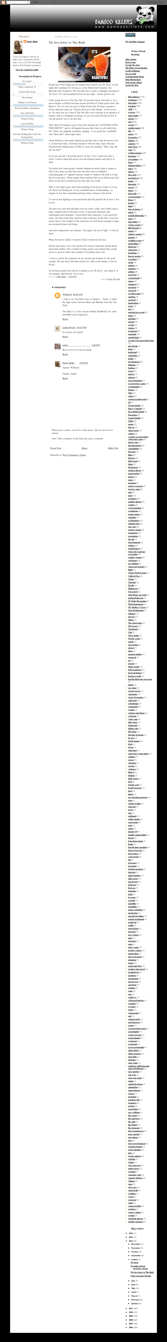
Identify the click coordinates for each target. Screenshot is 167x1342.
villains (131, 1181)
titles (130, 392)
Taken (131, 619)
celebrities (133, 355)
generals (132, 806)
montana (132, 482)
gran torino (133, 822)
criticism (132, 716)
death (130, 358)
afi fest (131, 647)
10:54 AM (78, 294)
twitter (131, 1162)
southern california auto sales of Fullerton (138, 1067)
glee (130, 812)
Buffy (130, 569)
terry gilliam (134, 1112)
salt (129, 1016)
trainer (131, 327)
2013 (131, 1237)
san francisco (134, 1022)
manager (132, 268)
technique (132, 99)
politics (131, 271)
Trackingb (132, 629)
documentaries (134, 445)
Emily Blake (32, 41)
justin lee (132, 884)
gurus (130, 828)
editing (131, 140)
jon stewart (133, 881)
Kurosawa (132, 414)
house (130, 190)
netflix (131, 925)
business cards (134, 676)
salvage (131, 321)
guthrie (131, 265)
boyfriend (132, 352)
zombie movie (134, 127)
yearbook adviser (135, 1218)
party (130, 495)
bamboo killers (135, 165)
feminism (132, 252)
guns (130, 825)
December (136, 1243)
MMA (131, 421)
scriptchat (132, 1044)
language (132, 890)
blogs (130, 349)
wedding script (134, 240)
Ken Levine (130, 62)
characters (133, 249)
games (131, 281)
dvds (130, 744)
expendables (133, 448)
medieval (132, 922)
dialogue (132, 364)
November (136, 1247)
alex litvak (132, 346)
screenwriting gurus (137, 1028)
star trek (132, 1074)
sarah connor (134, 514)
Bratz (130, 199)
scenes (131, 1025)
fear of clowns (134, 209)
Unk (130, 632)
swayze (131, 1093)
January (135, 1303)
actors (131, 134)
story (130, 121)
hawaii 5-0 (132, 831)
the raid (117, 279)
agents (131, 231)
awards (131, 663)
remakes (132, 1003)
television (132, 102)
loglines (131, 367)
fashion (131, 775)
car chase (132, 687)
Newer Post (55, 448)
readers (131, 504)
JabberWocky (69, 327)
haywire (131, 457)
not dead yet (133, 178)
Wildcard (67, 294)
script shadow (134, 1037)
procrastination (135, 380)
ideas (130, 464)
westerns (132, 1199)
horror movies (134, 256)
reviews (110, 279)
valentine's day (134, 1174)
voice (130, 1184)
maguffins (132, 906)
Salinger (132, 613)
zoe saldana (133, 563)
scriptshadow (134, 386)
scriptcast (132, 1041)
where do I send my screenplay (136, 552)
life (129, 131)
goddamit (132, 816)
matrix (131, 476)
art (129, 660)
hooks (130, 844)
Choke (131, 579)
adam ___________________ (76, 345)
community (133, 706)
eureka (131, 765)
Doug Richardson (133, 79)
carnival (132, 299)
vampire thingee (135, 1177)
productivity (133, 972)
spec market (133, 1071)
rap (129, 994)
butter (131, 684)
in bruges (132, 862)
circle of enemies (135, 697)
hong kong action (135, 841)
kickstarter (133, 467)
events (131, 124)
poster (131, 962)
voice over (132, 1187)
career (131, 187)
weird (130, 1196)
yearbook (132, 334)
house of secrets (135, 850)
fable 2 (131, 772)
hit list (131, 837)
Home (84, 448)
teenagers (132, 1102)
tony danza (133, 1137)
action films (133, 243)
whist (130, 1202)
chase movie (133, 430)
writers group (134, 224)
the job (131, 539)
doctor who (133, 442)
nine (130, 937)
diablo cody (133, 728)
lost (129, 309)
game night (133, 115)
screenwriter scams (137, 383)
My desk (134, 1262)
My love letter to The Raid (142, 1272)
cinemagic (132, 694)
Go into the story (132, 64)
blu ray (131, 427)
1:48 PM (95, 345)
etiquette (132, 762)
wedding (132, 1193)
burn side (132, 193)
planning (132, 959)
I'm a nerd (133, 591)
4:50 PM (83, 363)
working (132, 1209)
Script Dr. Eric (132, 85)
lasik (130, 894)
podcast (131, 377)
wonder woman (135, 557)
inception (132, 865)
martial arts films (136, 916)
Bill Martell (133, 227)
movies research (135, 486)
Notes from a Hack (133, 82)
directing (132, 731)
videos (131, 396)
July (133, 1280)
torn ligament (134, 542)
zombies (132, 296)
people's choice (135, 950)
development (134, 361)
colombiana (133, 703)
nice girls (132, 174)
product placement (136, 969)
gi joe (130, 809)
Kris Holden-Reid (136, 411)
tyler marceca (134, 1165)
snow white (133, 1062)
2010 (131, 1312)
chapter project (135, 234)
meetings (132, 287)
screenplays (133, 159)
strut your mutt (135, 1077)
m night (131, 900)
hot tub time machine (137, 847)
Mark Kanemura (135, 604)
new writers (133, 934)
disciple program (136, 734)
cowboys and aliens (136, 712)
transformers (134, 548)
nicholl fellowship (136, 215)
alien (130, 650)
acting (131, 641)
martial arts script (136, 312)
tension (131, 1105)
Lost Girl (132, 274)
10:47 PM (82, 327)
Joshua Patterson (135, 597)
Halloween (132, 588)
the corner (132, 1115)
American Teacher (136, 566)
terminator (133, 536)
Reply (65, 319)
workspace (133, 560)
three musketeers (136, 1130)
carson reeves (134, 690)
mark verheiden (135, 909)
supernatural (134, 1090)
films (130, 454)
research (132, 290)
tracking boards (135, 1146)
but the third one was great (140, 679)
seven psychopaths (136, 1047)
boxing (131, 202)
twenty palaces (134, 1156)
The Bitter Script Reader (136, 67)
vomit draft (133, 1190)
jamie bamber (134, 875)
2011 (131, 1308)
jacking (131, 237)
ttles (130, 1152)
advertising (133, 644)
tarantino (132, 1096)
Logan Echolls (134, 417)
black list (132, 246)
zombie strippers (135, 1221)
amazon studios (135, 654)
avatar (131, 424)
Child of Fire (134, 576)
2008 (131, 1319)
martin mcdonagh (136, 919)
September (136, 1255)
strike (130, 262)
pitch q (131, 374)
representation (134, 507)
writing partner (135, 152)
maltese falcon (134, 470)
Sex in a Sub (130, 73)
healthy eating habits (137, 834)
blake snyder (134, 666)
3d (129, 402)
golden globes (134, 819)
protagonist (133, 978)
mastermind (133, 473)
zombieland (133, 337)
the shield (132, 1124)
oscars (131, 371)
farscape (132, 451)
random (131, 987)
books (130, 181)
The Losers (133, 626)
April (134, 1291)
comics (131, 433)
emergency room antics (138, 753)
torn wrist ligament (136, 1143)
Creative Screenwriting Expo (141, 340)
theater (131, 389)
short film (132, 1056)
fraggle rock (133, 784)
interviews (132, 146)
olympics (132, 941)
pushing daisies (135, 501)
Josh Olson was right (137, 594)
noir (130, 492)
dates (130, 206)
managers (132, 284)
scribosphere (134, 520)
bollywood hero (135, 669)
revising (131, 1006)
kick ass (131, 887)
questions (132, 984)
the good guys (134, 1118)
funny (130, 794)
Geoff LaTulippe (132, 70)
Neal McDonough (136, 610)
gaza (130, 800)
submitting (133, 1087)
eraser (131, 759)
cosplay (131, 709)
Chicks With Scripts (137, 572)
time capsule (133, 1134)
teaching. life (134, 1099)
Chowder (132, 582)
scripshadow (133, 1031)
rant (130, 149)
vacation (132, 1171)
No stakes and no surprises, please (139, 1267)
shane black (133, 1050)
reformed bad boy (136, 1000)
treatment (132, 331)
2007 (131, 1323)
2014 (131, 1233)
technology (133, 532)
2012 (131, 1240)
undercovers (133, 1168)
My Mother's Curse (137, 607)
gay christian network (137, 797)
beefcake (132, 156)
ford (130, 781)
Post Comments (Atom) (74, 455)
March (134, 1295)
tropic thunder (134, 1149)
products (132, 975)
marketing (132, 912)
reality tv (132, 997)
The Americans (135, 622)
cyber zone (133, 719)
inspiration (133, 302)
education (132, 750)
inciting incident (135, 869)
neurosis (132, 931)
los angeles (133, 137)
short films (133, 221)
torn (130, 1140)
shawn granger (134, 1053)
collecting (132, 700)
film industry (134, 96)
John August (130, 59)
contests (131, 143)
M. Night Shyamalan (137, 601)
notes (130, 168)
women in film (134, 1205)
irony (130, 306)
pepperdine (133, 953)
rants (130, 990)
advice (131, 171)
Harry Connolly (135, 408)
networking (133, 928)
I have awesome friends (141, 1275)
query (130, 218)
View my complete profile (27, 69)
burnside (132, 184)
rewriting (132, 259)
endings (131, 756)
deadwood (132, 725)
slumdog (132, 1059)
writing (131, 1215)
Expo (130, 162)
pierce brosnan (135, 956)
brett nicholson (135, 672)
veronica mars (134, 293)
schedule (132, 517)
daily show (132, 722)
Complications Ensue (134, 76)
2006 (131, 1327)
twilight (131, 1159)
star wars (132, 526)
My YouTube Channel (135, 41)
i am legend (133, 856)
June (133, 1284)
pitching (132, 318)
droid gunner (134, 741)
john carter (133, 878)
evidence (132, 769)
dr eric (131, 737)
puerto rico (133, 981)
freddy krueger (135, 787)
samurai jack (134, 1019)
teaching (132, 106)
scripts (131, 324)
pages (130, 315)
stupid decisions (135, 1084)
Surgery (131, 616)
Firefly (131, 585)
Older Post (113, 448)
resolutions (133, 510)
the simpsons (134, 1127)
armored (132, 657)
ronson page (133, 1012)
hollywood (132, 461)
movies (131, 118)
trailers (131, 545)
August (134, 1259)
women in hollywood (137, 399)
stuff (130, 109)
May (133, 1288)
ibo (129, 859)
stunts (130, 1081)
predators (132, 498)
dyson (130, 747)
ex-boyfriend (133, 278)
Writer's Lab (134, 638)
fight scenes (133, 778)
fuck (130, 790)
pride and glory (135, 965)
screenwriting (134, 196)
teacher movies (134, 529)
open (130, 944)
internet (131, 872)
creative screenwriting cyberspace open (138, 438)
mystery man (134, 489)
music (131, 212)
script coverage (135, 1034)
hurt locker (133, 853)
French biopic (134, 405)
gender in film (134, 803)
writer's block (134, 1212)
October (135, 1251)
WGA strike (133, 635)
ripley (131, 1009)
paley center (133, 947)
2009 (131, 1315)
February (135, 1299)
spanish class (134, 523)
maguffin (132, 903)
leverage (132, 897)
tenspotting (133, 1109)
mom (130, 479)
